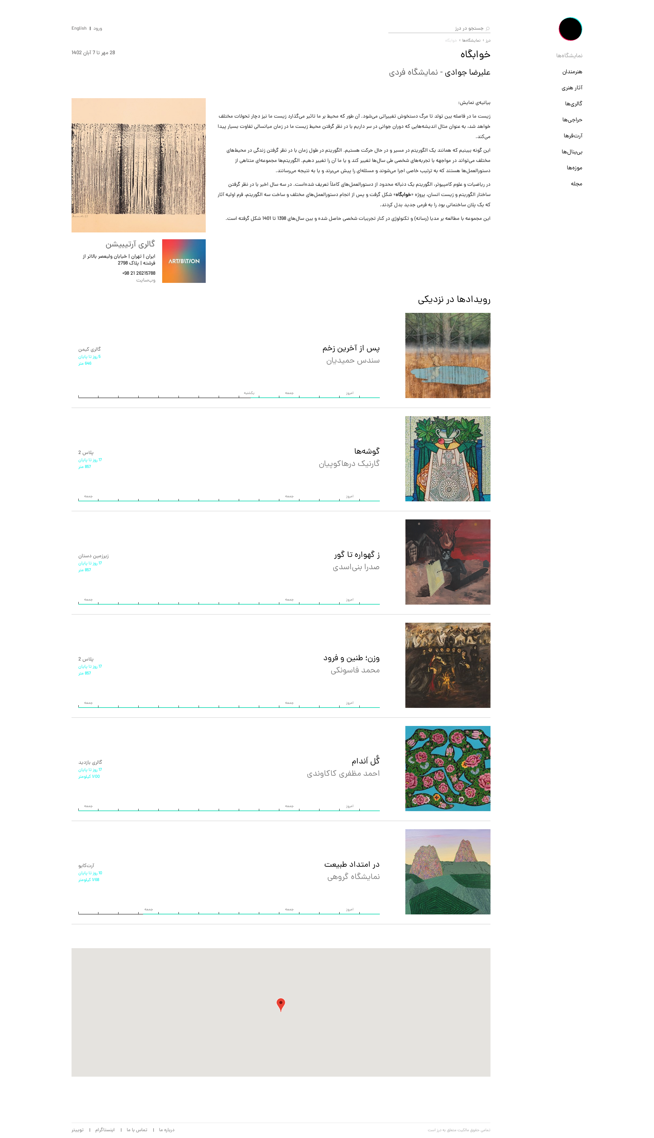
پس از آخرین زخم (351, 355)
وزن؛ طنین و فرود (351, 664)
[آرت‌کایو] (447, 871)
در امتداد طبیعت (352, 871)
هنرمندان (572, 72)
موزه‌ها (574, 168)
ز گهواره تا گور (356, 561)
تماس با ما (137, 1130)
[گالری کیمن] (447, 355)
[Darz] (570, 29)
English (79, 29)
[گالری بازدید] (447, 768)
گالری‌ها (573, 104)
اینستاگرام (105, 1130)
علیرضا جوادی (466, 72)
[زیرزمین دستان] (447, 562)
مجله (576, 184)
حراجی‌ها (572, 120)
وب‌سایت (145, 281)
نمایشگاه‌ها (569, 56)
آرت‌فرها (573, 136)
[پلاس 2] (447, 458)
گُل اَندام (343, 768)
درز (488, 41)
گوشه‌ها (349, 458)
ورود (97, 29)
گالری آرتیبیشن (130, 244)
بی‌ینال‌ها (572, 152)
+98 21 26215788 (138, 274)
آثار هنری (572, 88)
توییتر (77, 1130)
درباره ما (166, 1130)
